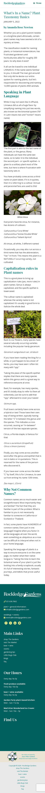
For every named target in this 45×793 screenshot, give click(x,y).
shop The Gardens (11, 639)
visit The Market (10, 642)
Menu (38, 3)
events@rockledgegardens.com (18, 617)
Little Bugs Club (10, 655)
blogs (6, 658)
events (6, 649)
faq (5, 661)
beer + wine (8, 645)
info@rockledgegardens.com (17, 609)
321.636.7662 (11, 601)
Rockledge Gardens (29, 766)
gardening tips (9, 652)
